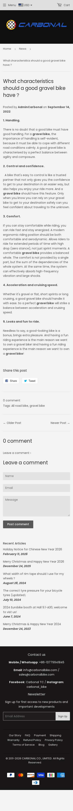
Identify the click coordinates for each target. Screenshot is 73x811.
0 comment (11, 400)
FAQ (27, 735)
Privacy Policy (54, 740)
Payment (40, 735)
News (22, 49)
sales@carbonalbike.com (36, 674)
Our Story (15, 735)
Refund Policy (32, 740)
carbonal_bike (37, 687)
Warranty (13, 740)
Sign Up (62, 716)
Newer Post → (60, 423)
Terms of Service (24, 745)
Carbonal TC (35, 682)
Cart (66, 5)
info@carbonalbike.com (40, 670)
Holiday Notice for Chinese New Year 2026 (32, 549)
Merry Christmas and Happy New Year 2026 (33, 562)
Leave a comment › (17, 453)
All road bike (19, 406)
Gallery (53, 745)
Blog (41, 745)
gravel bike (37, 406)
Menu (12, 5)
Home (7, 49)
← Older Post (12, 423)
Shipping (55, 735)
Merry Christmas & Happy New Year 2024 (32, 624)
